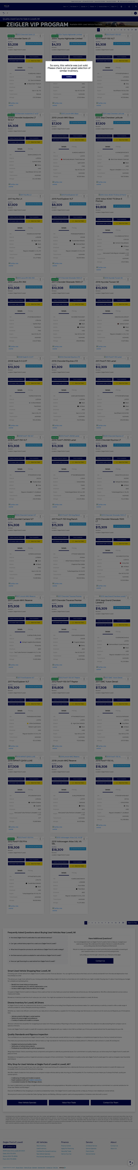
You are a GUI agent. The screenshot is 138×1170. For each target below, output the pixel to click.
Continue (69, 76)
